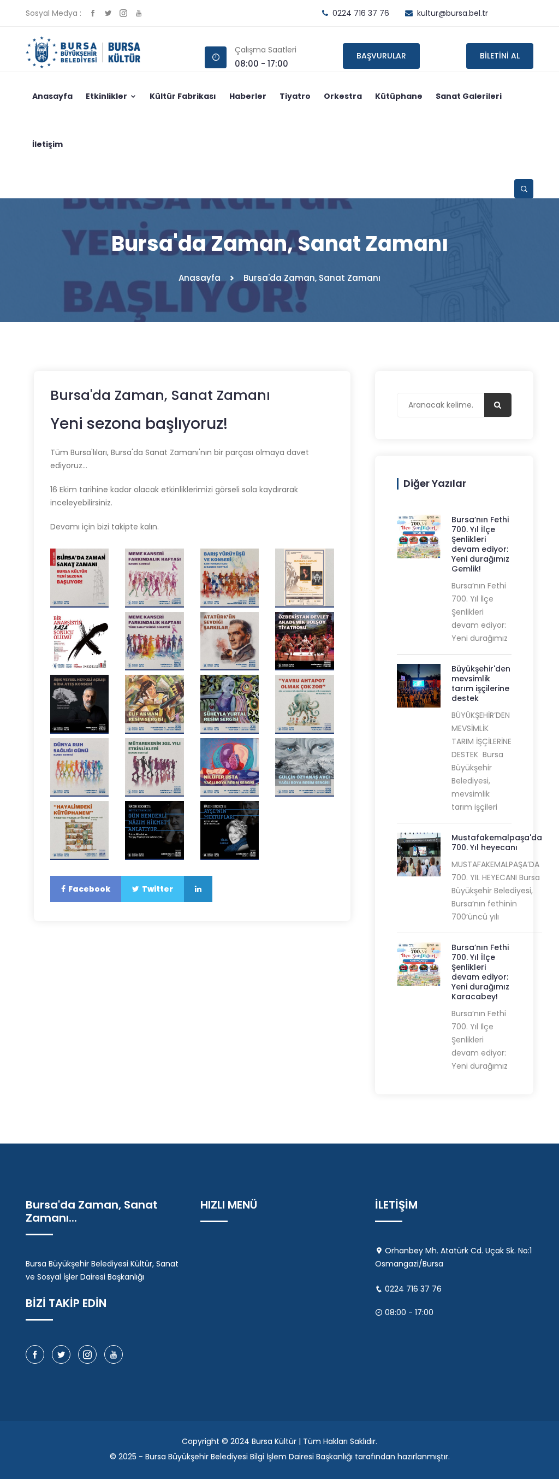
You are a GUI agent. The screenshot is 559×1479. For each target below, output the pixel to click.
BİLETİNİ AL (500, 55)
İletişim (47, 144)
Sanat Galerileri (469, 96)
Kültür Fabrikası (183, 96)
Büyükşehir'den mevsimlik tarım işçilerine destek (480, 683)
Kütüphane (399, 96)
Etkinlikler (107, 96)
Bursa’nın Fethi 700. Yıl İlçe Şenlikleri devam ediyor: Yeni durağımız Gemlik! (480, 544)
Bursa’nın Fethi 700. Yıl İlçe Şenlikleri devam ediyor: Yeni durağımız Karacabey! (480, 971)
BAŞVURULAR (381, 55)
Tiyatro (295, 96)
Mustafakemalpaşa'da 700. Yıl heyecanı (496, 842)
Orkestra (343, 96)
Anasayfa (52, 96)
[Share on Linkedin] (198, 889)
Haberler (247, 96)
